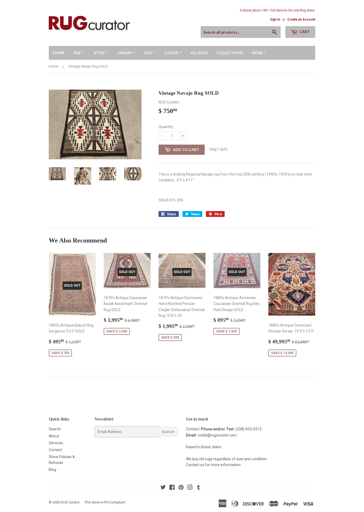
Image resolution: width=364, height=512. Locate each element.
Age (148, 52)
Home (58, 52)
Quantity (166, 127)
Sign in (275, 19)
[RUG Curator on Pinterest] (181, 488)
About (54, 436)
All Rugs (199, 52)
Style (100, 52)
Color (172, 52)
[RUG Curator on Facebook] (172, 488)
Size (77, 52)
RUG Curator (70, 502)
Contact (55, 450)
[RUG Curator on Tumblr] (198, 488)
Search (55, 429)
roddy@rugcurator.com (217, 435)
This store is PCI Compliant (104, 502)
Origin (125, 52)
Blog (52, 469)
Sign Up (168, 432)
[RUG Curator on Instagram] (190, 488)
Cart (304, 31)
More (257, 52)
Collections (230, 52)
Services (56, 443)
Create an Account (301, 19)
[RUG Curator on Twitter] (163, 488)
